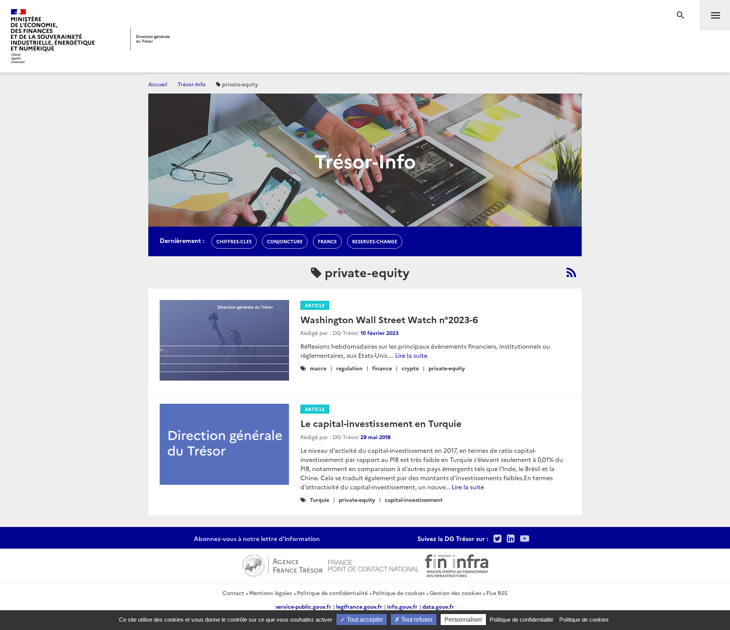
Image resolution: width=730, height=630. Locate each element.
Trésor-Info (192, 84)
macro (318, 368)
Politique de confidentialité (332, 593)
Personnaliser (463, 619)
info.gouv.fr (402, 606)
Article (315, 305)
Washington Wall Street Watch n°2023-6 (389, 319)
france (327, 241)
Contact (233, 593)
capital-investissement (414, 499)
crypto (410, 368)
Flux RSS (496, 593)
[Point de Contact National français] (374, 564)
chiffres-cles (234, 241)
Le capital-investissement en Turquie (381, 423)
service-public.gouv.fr (303, 606)
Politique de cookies (399, 593)
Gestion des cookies (455, 593)
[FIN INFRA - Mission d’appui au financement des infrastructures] (456, 564)
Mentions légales (270, 593)
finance (382, 368)
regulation (349, 368)
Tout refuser (416, 619)
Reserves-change (374, 241)
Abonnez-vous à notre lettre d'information (257, 538)
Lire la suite (411, 355)
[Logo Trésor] (150, 39)
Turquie (319, 499)
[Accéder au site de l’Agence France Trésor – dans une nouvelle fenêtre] (282, 564)
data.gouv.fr (438, 606)
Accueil (157, 84)
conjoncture (285, 241)
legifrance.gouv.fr (359, 606)
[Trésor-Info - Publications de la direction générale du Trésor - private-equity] (571, 272)
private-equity (446, 368)
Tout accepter (364, 619)
